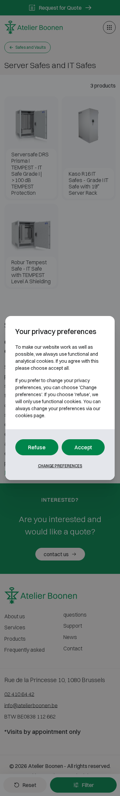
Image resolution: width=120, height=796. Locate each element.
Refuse (37, 447)
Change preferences (60, 465)
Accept (83, 447)
